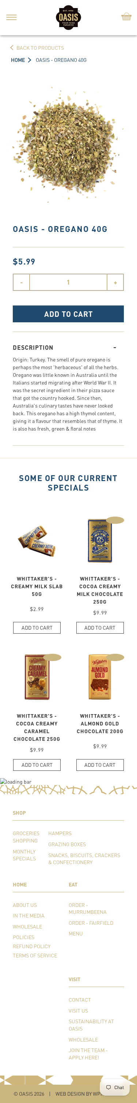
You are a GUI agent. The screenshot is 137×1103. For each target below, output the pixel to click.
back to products (40, 48)
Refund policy (31, 946)
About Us (25, 905)
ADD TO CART (68, 313)
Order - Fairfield (91, 923)
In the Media (29, 915)
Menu (76, 933)
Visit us (78, 1011)
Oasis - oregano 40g (61, 60)
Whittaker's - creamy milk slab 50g (37, 586)
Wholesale (27, 926)
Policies (23, 937)
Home (18, 60)
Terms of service (35, 955)
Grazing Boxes (67, 844)
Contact (80, 1000)
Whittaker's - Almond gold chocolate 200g (100, 723)
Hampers (60, 833)
